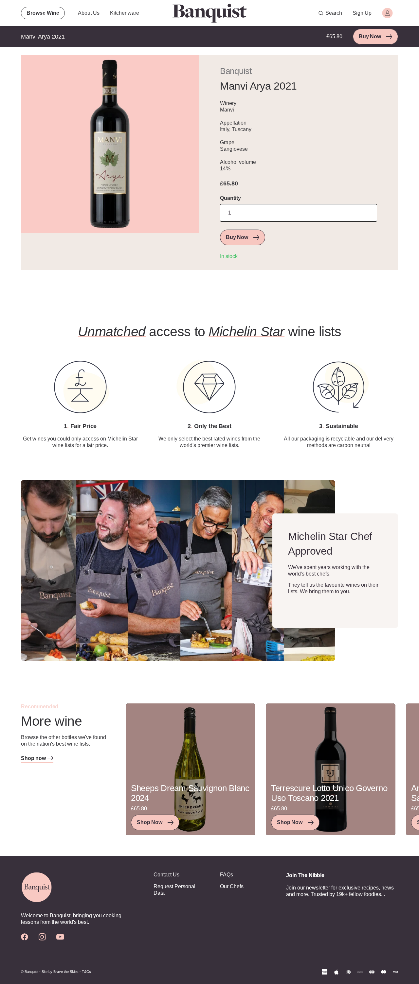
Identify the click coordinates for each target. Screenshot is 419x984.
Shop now (33, 758)
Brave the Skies (66, 972)
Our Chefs (232, 886)
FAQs (226, 874)
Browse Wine (43, 13)
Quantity (230, 198)
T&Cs (86, 972)
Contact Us (166, 874)
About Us (89, 13)
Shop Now (149, 822)
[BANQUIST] (209, 13)
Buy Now (370, 36)
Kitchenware (124, 13)
